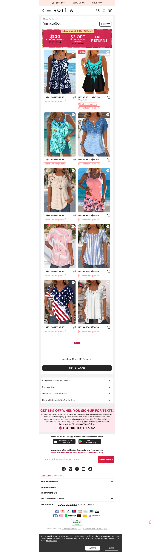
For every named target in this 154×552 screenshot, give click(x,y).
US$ (79, 504)
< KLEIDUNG (48, 19)
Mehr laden (77, 368)
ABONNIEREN (106, 459)
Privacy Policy (51, 540)
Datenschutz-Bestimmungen (95, 529)
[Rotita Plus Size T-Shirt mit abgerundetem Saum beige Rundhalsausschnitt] (60, 190)
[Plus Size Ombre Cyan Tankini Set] (94, 72)
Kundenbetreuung (50, 481)
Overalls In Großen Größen (54, 393)
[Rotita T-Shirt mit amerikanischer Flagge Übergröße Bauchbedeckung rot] (60, 302)
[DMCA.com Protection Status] (77, 522)
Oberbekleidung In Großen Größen (58, 400)
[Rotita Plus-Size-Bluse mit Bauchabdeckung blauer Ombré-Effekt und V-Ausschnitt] (94, 134)
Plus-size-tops (48, 387)
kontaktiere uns (49, 493)
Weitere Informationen (52, 499)
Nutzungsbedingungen (71, 529)
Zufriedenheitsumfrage (52, 476)
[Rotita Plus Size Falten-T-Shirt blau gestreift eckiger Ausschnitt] (94, 246)
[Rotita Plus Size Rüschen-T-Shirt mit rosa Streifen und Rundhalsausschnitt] (60, 246)
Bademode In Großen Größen (56, 380)
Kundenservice (48, 487)
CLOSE (111, 548)
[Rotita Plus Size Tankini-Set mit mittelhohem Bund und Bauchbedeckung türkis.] (60, 134)
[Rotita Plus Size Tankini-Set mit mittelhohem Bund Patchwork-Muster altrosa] (94, 190)
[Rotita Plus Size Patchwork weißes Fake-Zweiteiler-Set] (94, 302)
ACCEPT (92, 548)
